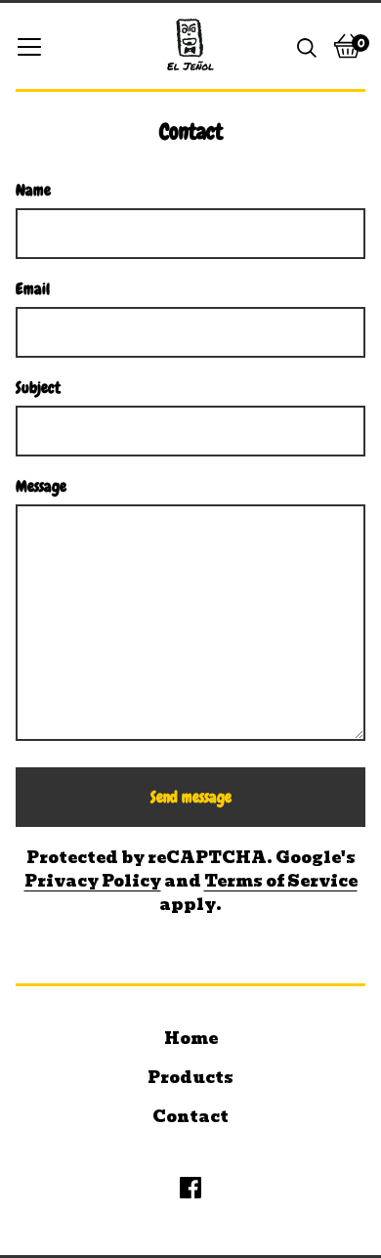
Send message (191, 797)
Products (190, 1077)
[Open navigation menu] (29, 45)
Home (191, 1038)
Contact (190, 1117)
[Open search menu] (306, 46)
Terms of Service (281, 881)
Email (33, 289)
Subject (38, 387)
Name (33, 190)
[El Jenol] (190, 46)
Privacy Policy (92, 881)
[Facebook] (190, 1187)
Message (41, 486)
